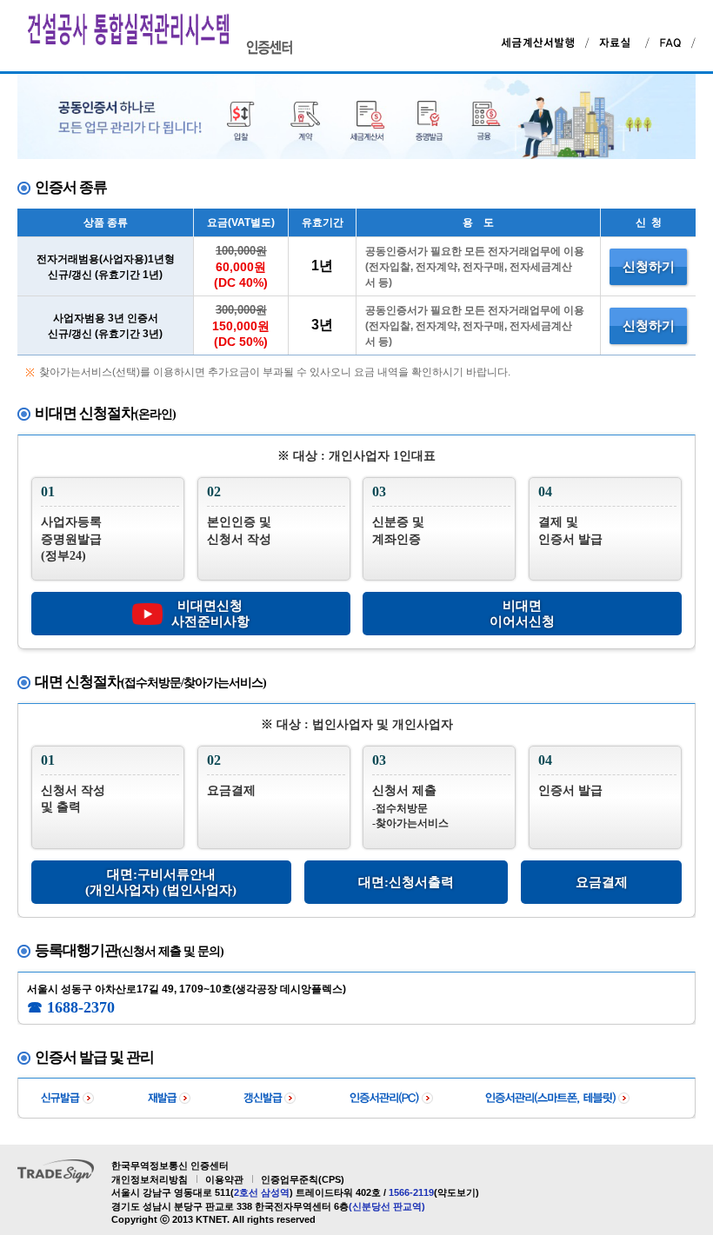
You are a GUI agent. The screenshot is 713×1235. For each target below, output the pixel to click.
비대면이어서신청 (522, 613)
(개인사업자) (122, 890)
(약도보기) (456, 1192)
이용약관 (224, 1179)
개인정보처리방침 (149, 1179)
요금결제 (602, 882)
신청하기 (649, 267)
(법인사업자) (200, 890)
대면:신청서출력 (406, 882)
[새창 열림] (620, 41)
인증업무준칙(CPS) (302, 1179)
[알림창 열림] (540, 41)
